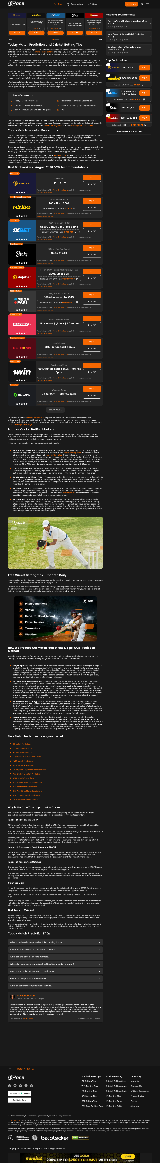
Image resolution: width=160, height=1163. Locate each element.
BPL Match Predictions (22, 752)
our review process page (21, 424)
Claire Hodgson (26, 995)
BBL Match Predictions (22, 748)
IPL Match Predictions (22, 744)
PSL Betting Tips (89, 1091)
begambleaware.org (45, 192)
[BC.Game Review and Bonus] (22, 395)
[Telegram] (20, 1086)
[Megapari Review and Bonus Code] (22, 301)
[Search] (142, 4)
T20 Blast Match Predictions (25, 787)
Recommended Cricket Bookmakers (77, 101)
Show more (55, 409)
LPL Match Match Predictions (25, 799)
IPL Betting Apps (114, 1101)
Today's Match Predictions (26, 101)
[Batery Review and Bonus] (22, 324)
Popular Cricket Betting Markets (28, 105)
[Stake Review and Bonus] (22, 254)
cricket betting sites (35, 417)
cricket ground (69, 493)
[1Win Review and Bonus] (22, 371)
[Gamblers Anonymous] (35, 1138)
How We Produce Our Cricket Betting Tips (33, 110)
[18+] (11, 1138)
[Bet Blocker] (54, 1138)
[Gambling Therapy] (22, 1138)
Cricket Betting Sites (116, 1081)
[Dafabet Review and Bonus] (22, 277)
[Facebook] (26, 1086)
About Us (134, 1081)
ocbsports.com (14, 1120)
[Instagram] (31, 1086)
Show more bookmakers (129, 131)
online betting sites (53, 455)
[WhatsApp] (9, 1086)
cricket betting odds (72, 452)
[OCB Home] (16, 4)
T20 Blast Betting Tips (92, 1106)
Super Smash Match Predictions (27, 757)
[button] (55, 942)
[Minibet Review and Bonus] (22, 207)
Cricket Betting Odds (116, 1091)
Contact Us (136, 1086)
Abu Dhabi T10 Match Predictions (27, 774)
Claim (17, 33)
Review (92, 184)
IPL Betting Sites (113, 1096)
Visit (91, 177)
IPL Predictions (60, 155)
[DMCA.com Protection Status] (80, 1138)
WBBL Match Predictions (23, 778)
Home (10, 1069)
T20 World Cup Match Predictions (27, 782)
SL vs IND (131, 4)
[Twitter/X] (15, 1086)
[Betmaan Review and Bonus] (22, 348)
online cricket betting (44, 52)
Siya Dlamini (28, 1018)
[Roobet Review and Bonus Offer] (22, 183)
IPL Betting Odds (114, 1106)
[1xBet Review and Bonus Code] (22, 230)
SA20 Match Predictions (23, 761)
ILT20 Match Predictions (23, 765)
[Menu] (147, 4)
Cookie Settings (19, 1100)
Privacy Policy (137, 1096)
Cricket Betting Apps (116, 1086)
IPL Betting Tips (89, 1081)
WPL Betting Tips (90, 1086)
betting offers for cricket (82, 125)
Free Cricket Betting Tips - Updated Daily (78, 105)
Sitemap (134, 1106)
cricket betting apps (53, 125)
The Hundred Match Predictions (26, 795)
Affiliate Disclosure (139, 1091)
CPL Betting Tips (89, 1101)
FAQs (63, 110)
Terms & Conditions (60, 190)
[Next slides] (100, 39)
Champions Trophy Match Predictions (29, 769)
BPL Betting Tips (89, 1096)
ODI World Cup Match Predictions (27, 791)
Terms (133, 1101)
